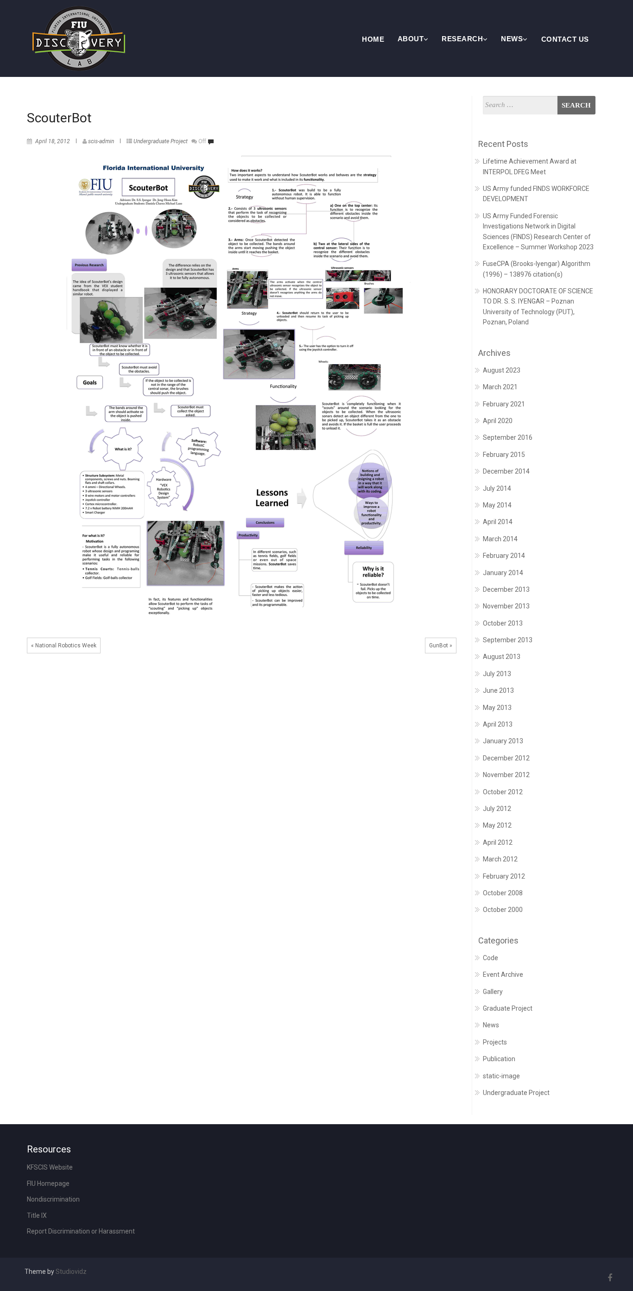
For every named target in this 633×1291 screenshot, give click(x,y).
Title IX (37, 1215)
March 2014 (500, 539)
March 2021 (500, 387)
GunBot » (440, 645)
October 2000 (503, 909)
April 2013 (498, 724)
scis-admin (101, 141)
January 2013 (503, 741)
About (411, 39)
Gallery (493, 991)
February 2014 (504, 555)
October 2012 (503, 792)
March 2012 (500, 859)
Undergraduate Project (160, 141)
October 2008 (503, 893)
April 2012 (498, 842)
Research (462, 39)
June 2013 (498, 690)
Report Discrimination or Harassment (81, 1231)
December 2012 (506, 758)
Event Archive (503, 974)
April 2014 (498, 521)
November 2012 (506, 774)
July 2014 (497, 488)
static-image (501, 1076)
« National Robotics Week (63, 645)
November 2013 (506, 606)
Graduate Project (507, 1008)
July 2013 (497, 673)
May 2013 (497, 707)
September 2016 (507, 437)
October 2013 (503, 623)
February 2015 (504, 454)
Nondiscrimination (53, 1199)
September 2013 (507, 640)
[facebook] (608, 1278)
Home (373, 39)
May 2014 (497, 505)
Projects (495, 1042)
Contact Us (565, 39)
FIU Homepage (48, 1183)
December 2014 (506, 471)
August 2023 (501, 370)
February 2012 (504, 876)
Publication (499, 1059)
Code (490, 958)
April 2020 (498, 420)
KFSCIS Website (50, 1167)
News (512, 39)
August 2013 (501, 656)
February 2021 (504, 404)
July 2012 (497, 808)
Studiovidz (71, 1271)
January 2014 (503, 572)
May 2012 (497, 825)
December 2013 (506, 589)
